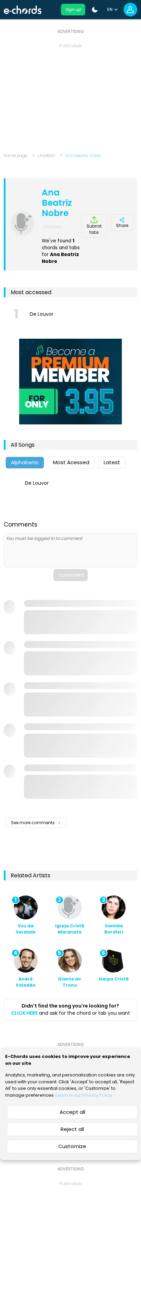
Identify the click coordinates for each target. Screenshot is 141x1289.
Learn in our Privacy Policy (83, 1095)
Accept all (72, 1112)
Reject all (72, 1129)
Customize (72, 1146)
